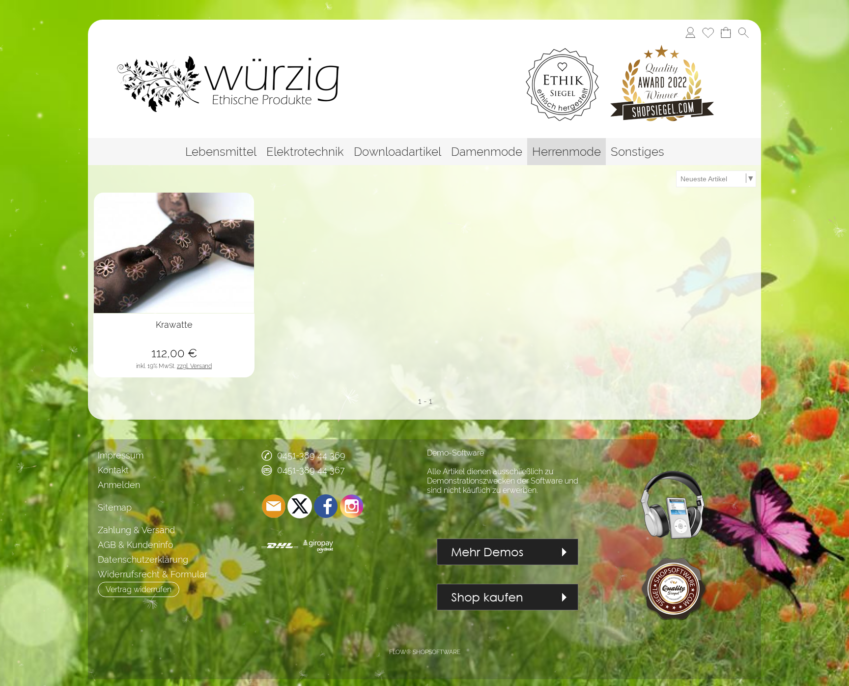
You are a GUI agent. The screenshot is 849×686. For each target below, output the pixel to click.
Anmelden (119, 485)
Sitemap (115, 507)
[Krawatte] (174, 345)
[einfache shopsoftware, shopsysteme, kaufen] (507, 588)
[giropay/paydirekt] (318, 545)
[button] (743, 32)
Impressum (120, 455)
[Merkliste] (708, 32)
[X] (299, 506)
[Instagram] (352, 506)
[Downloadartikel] (397, 151)
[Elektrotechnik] (305, 151)
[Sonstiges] (637, 151)
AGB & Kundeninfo (135, 545)
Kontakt (113, 470)
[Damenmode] (486, 151)
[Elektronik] (674, 475)
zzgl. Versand (194, 366)
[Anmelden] (690, 32)
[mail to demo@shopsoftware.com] (273, 506)
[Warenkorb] (725, 32)
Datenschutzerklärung (143, 559)
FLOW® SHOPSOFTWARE (424, 652)
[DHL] (279, 545)
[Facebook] (325, 506)
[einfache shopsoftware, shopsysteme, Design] (507, 543)
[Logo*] (256, 84)
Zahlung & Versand (136, 530)
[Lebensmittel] (220, 151)
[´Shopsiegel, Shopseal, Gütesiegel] (674, 549)
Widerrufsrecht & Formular (152, 574)
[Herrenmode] (566, 151)
